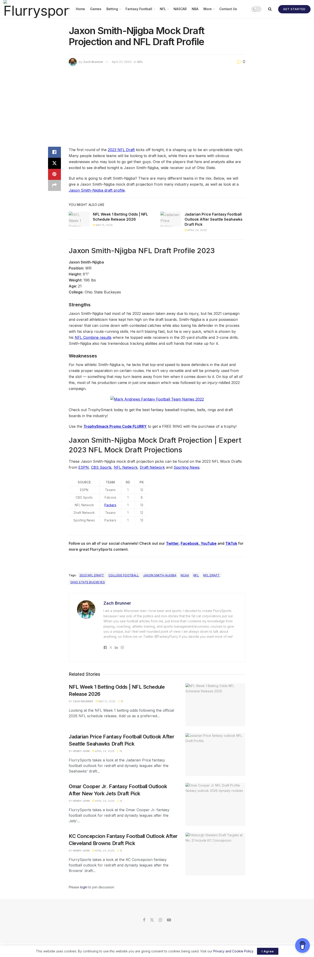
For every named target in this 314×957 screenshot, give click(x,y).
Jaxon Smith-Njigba (159, 575)
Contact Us (228, 9)
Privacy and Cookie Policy (233, 951)
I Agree (268, 951)
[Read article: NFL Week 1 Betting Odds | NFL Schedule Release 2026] (79, 219)
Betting (112, 9)
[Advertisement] (157, 107)
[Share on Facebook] (54, 152)
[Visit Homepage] (36, 9)
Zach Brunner (93, 62)
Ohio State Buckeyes (87, 582)
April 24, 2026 (197, 230)
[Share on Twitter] (54, 163)
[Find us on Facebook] (144, 920)
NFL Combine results (93, 337)
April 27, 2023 (121, 62)
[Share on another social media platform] (54, 185)
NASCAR (180, 9)
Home (80, 9)
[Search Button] (270, 9)
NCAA (185, 575)
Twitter (172, 543)
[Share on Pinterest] (54, 174)
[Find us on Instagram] (160, 920)
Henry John (81, 751)
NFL (163, 9)
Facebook (190, 543)
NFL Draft (211, 575)
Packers (110, 505)
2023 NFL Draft (121, 149)
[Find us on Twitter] (152, 920)
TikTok (231, 543)
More (207, 9)
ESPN (83, 467)
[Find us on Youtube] (169, 920)
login (83, 887)
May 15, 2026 (104, 225)
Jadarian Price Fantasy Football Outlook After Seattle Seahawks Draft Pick (214, 219)
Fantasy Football (139, 9)
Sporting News (187, 467)
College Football (123, 575)
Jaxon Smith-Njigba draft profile (97, 190)
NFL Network (125, 467)
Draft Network (152, 467)
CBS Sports (101, 467)
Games (95, 9)
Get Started (294, 9)
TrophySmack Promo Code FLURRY (115, 426)
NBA (195, 9)
